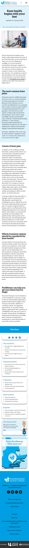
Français (14, 514)
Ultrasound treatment (10, 397)
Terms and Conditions (14, 530)
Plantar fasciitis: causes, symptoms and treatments (14, 372)
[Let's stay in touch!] (24, 432)
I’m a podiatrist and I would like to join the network (14, 522)
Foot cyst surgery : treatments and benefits (15, 410)
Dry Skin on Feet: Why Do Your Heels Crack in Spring (15, 350)
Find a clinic (14, 506)
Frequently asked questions (14, 503)
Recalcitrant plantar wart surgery (12, 412)
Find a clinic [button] (14, 465)
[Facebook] (9, 337)
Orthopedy (22, 27)
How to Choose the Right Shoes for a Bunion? (13, 354)
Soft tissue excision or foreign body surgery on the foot (15, 415)
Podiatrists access (14, 527)
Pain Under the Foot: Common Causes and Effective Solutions (15, 365)
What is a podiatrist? (14, 499)
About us (14, 517)
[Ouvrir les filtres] (21, 2)
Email (4, 430)
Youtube (20, 492)
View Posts (14, 329)
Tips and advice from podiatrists (13, 27)
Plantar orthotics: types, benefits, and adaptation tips (14, 383)
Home (4, 27)
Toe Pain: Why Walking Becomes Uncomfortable (12, 369)
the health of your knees (17, 79)
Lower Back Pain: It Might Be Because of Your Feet (14, 347)
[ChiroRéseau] (24, 544)
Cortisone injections (9, 388)
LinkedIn (16, 492)
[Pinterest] (16, 337)
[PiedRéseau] (14, 479)
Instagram (12, 492)
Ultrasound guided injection (11, 399)
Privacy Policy (14, 534)
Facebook (8, 492)
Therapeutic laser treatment (11, 401)
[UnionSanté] (13, 544)
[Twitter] (13, 337)
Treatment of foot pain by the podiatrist (14, 386)
